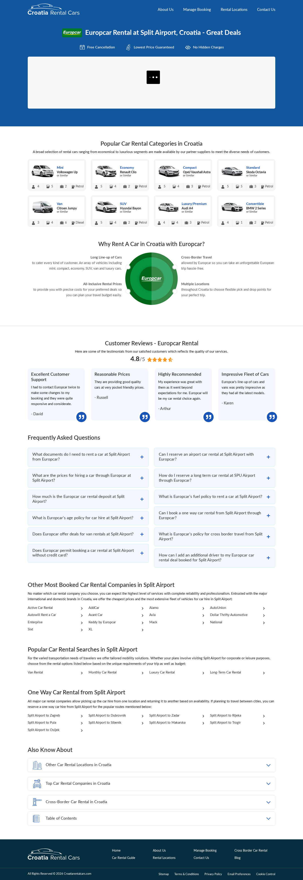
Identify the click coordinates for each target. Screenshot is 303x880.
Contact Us (266, 10)
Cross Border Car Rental (250, 850)
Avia (152, 615)
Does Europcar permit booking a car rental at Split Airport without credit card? (83, 553)
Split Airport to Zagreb (44, 715)
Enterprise (35, 622)
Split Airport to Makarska (167, 722)
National (216, 622)
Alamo (154, 608)
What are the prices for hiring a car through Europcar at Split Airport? (81, 478)
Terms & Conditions (186, 874)
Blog (237, 858)
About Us (165, 10)
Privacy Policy (213, 874)
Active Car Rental (40, 608)
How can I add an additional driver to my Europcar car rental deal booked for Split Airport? (206, 557)
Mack (153, 622)
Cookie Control (265, 874)
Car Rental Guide (123, 858)
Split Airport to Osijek (43, 730)
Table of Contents (61, 818)
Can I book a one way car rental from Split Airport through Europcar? (210, 515)
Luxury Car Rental (162, 672)
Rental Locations (234, 10)
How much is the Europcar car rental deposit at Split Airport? (78, 499)
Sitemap (164, 874)
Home (116, 850)
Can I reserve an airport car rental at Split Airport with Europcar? (206, 457)
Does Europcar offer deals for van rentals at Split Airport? (83, 534)
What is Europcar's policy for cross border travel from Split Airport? (210, 536)
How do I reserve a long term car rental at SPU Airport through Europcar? (207, 478)
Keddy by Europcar (102, 622)
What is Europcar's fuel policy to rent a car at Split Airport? (210, 497)
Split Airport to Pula (42, 722)
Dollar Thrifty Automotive (229, 615)
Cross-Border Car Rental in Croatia (76, 802)
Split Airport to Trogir (225, 722)
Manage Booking (197, 10)
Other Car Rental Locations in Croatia (78, 765)
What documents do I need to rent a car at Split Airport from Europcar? (81, 457)
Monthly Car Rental (103, 672)
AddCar (94, 608)
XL (90, 629)
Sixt (30, 629)
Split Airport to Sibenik (105, 722)
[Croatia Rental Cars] (54, 854)
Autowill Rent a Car (42, 615)
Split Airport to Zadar (164, 715)
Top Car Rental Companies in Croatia (78, 784)
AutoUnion (218, 608)
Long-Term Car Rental (225, 672)
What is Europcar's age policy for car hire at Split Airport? (82, 518)
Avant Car (95, 615)
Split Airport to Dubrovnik (107, 715)
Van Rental (35, 672)
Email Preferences (239, 874)
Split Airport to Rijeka (225, 715)
